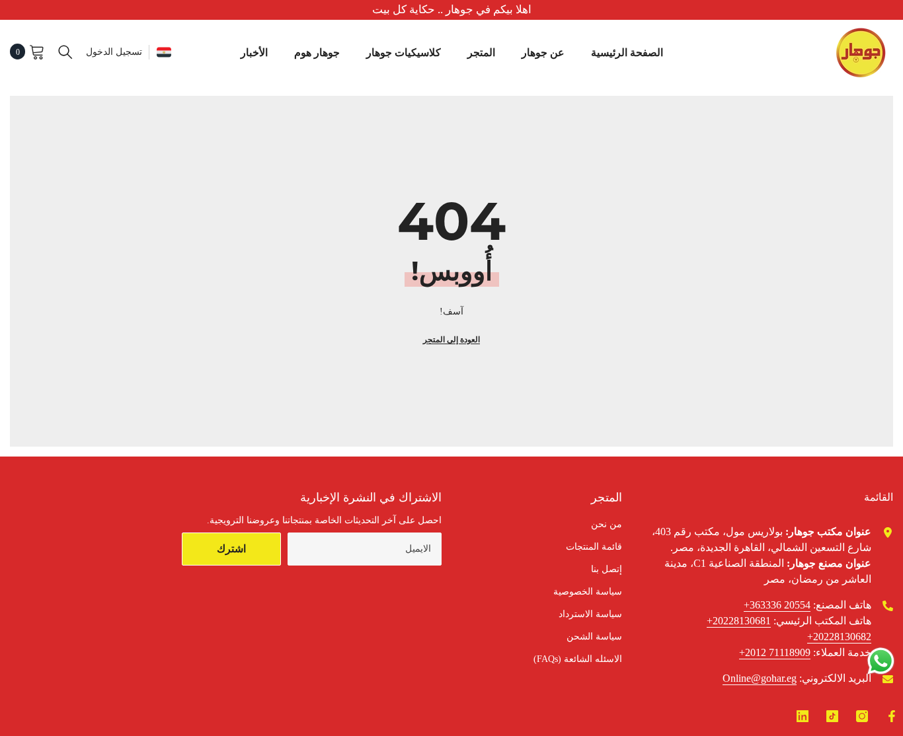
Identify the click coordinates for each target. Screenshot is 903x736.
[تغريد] (802, 716)
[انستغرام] (862, 716)
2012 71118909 (777, 652)
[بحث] (65, 51)
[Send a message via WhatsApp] (880, 661)
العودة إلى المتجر (451, 339)
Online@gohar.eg (760, 678)
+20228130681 (739, 620)
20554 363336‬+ (777, 604)
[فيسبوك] (892, 716)
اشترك (231, 548)
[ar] (164, 52)
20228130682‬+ (839, 636)
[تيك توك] (832, 716)
